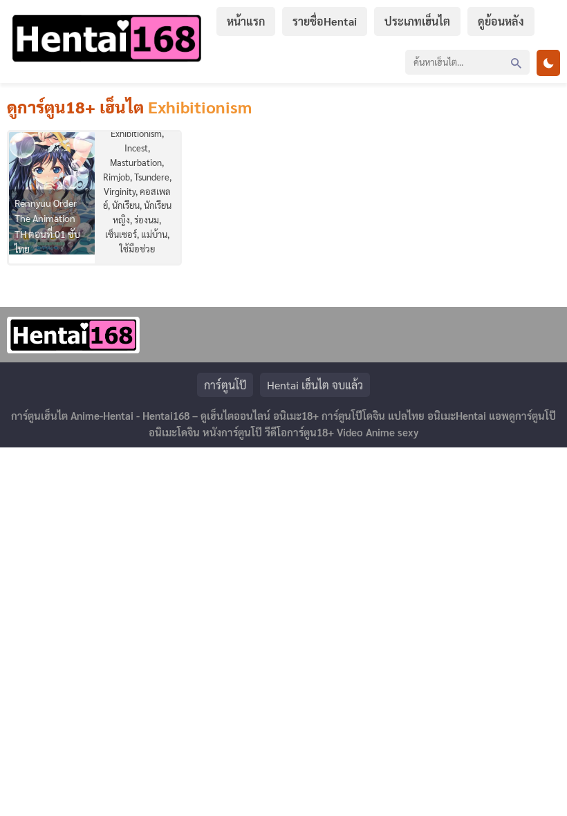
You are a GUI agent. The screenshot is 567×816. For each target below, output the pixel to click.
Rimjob (116, 177)
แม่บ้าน (154, 234)
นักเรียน (126, 205)
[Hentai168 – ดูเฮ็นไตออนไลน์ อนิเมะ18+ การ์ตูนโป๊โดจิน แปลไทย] (106, 61)
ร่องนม (146, 219)
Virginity (120, 191)
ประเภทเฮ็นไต (417, 21)
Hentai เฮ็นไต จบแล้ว (315, 385)
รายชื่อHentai (324, 21)
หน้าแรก (246, 21)
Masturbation (136, 162)
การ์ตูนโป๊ (225, 385)
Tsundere (151, 177)
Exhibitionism (136, 133)
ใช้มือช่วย (137, 248)
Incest (136, 148)
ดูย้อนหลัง (501, 21)
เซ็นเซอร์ (121, 234)
